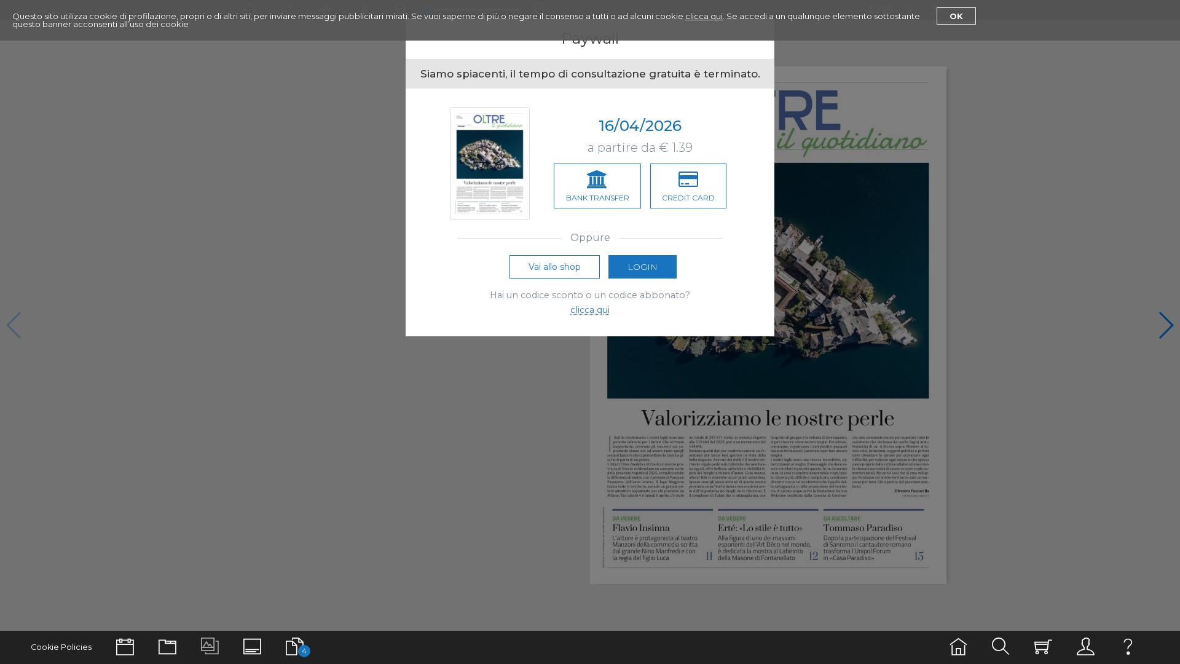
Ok (956, 16)
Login (642, 266)
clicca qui (704, 16)
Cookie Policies (61, 647)
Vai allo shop (555, 266)
